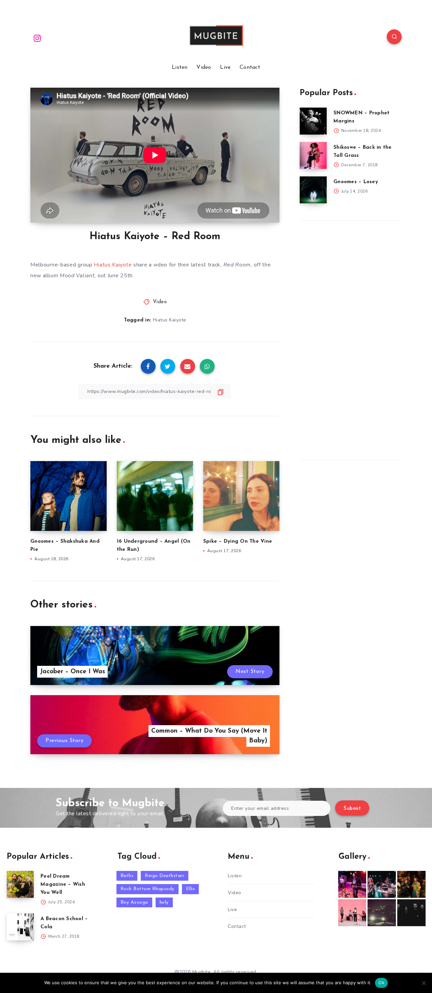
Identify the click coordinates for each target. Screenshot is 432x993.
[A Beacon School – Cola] (20, 926)
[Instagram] (37, 37)
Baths (127, 875)
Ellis (190, 888)
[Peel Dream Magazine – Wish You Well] (20, 884)
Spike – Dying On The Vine (237, 541)
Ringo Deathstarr (164, 875)
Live (225, 67)
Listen (180, 67)
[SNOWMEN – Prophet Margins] (313, 121)
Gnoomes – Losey (355, 182)
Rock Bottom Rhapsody (147, 888)
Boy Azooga (134, 902)
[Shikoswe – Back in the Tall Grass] (313, 155)
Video (203, 67)
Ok (381, 982)
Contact (250, 67)
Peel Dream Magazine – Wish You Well (62, 884)
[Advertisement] (350, 338)
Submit (352, 808)
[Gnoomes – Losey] (313, 189)
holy (164, 902)
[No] (423, 983)
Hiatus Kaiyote (113, 264)
